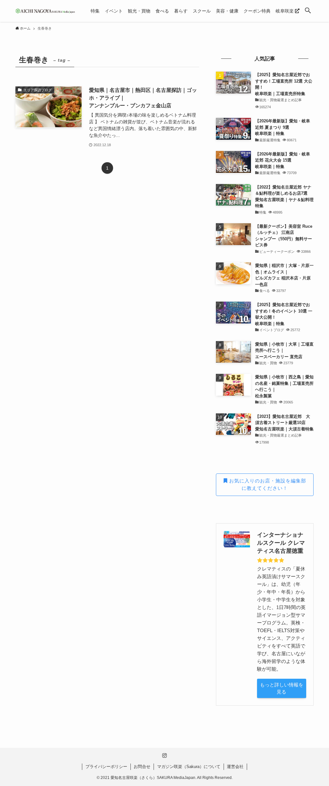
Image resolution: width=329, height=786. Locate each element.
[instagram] (164, 755)
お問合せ (142, 766)
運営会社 (235, 766)
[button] (308, 11)
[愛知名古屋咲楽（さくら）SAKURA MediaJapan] (45, 11)
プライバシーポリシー (106, 766)
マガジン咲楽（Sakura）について (188, 766)
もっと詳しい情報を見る (281, 688)
